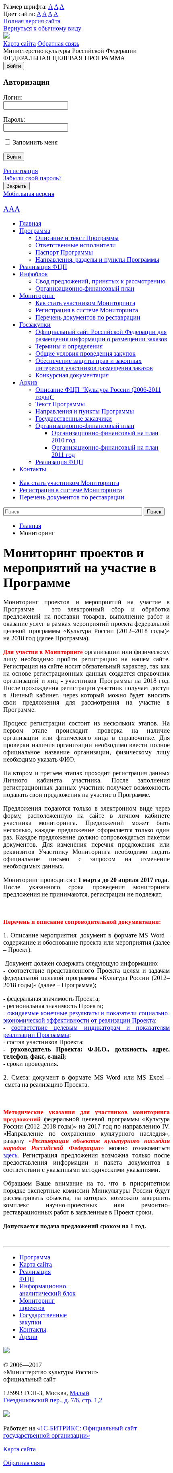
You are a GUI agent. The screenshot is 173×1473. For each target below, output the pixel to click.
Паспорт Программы (64, 252)
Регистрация (20, 170)
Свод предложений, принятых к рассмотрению (100, 281)
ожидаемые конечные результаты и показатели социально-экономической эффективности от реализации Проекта (86, 1017)
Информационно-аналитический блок (47, 1290)
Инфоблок (33, 274)
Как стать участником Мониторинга (85, 302)
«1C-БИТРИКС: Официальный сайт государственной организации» (70, 1432)
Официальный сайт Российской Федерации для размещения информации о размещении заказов (101, 335)
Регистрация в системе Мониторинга (86, 310)
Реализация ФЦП (43, 266)
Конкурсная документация (72, 375)
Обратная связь (58, 43)
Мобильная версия (28, 193)
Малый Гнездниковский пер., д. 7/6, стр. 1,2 (52, 1396)
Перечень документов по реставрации (87, 317)
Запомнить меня (35, 142)
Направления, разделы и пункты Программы (97, 259)
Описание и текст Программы (77, 237)
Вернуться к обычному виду (42, 28)
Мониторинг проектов (37, 1304)
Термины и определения (69, 346)
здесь (10, 1155)
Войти (13, 66)
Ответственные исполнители (75, 245)
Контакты (32, 469)
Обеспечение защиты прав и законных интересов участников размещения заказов (94, 364)
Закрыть (16, 186)
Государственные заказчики (73, 418)
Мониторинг (37, 295)
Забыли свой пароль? (32, 178)
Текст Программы (60, 404)
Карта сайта (19, 43)
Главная (30, 223)
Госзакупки (35, 324)
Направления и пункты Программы (84, 411)
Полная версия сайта (31, 21)
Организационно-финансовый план (84, 288)
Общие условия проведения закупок (85, 353)
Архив (28, 382)
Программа (34, 230)
